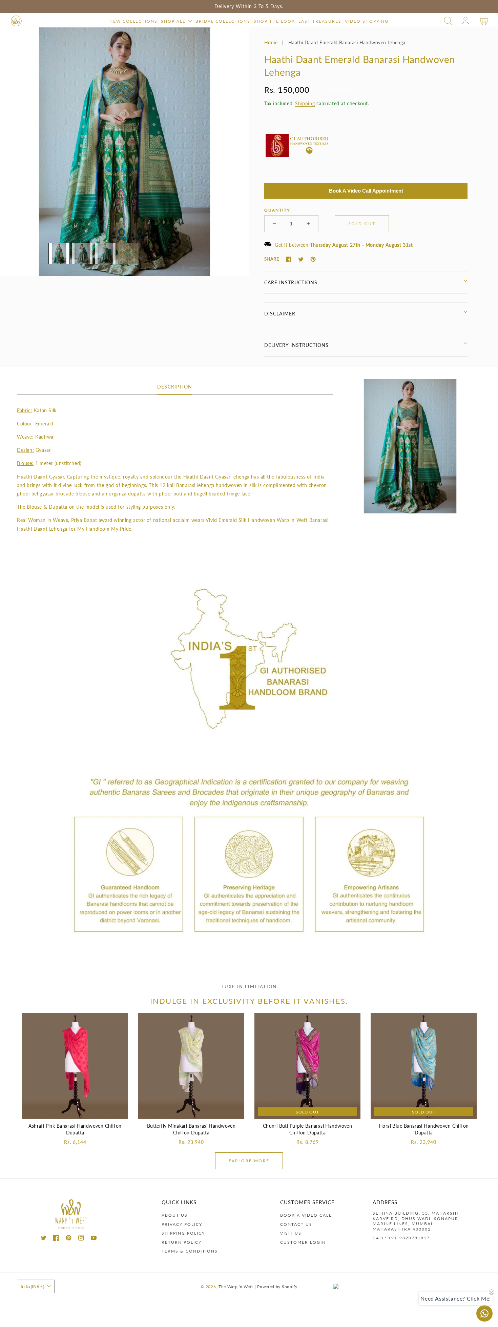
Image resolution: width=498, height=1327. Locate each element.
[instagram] (81, 1239)
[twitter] (43, 1239)
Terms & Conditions (190, 1251)
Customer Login (303, 1242)
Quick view (75, 1112)
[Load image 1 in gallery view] (59, 253)
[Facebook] (288, 259)
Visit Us (291, 1233)
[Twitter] (301, 259)
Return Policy (182, 1242)
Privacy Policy (182, 1224)
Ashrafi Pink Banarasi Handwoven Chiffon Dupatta (74, 1129)
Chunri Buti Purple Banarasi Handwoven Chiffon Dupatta (307, 1129)
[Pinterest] (313, 259)
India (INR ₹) (32, 1286)
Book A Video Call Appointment (366, 191)
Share (271, 259)
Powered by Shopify (277, 1286)
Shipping (305, 103)
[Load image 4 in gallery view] (128, 253)
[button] (448, 20)
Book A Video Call (306, 1215)
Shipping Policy (183, 1233)
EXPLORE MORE (249, 1160)
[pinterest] (68, 1239)
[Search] (448, 21)
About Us (175, 1215)
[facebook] (56, 1239)
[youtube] (94, 1239)
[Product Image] (124, 151)
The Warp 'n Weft (236, 1286)
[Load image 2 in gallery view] (82, 253)
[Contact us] (484, 1313)
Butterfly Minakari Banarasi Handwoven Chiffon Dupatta (191, 1129)
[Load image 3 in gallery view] (105, 253)
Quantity (277, 210)
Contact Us (296, 1224)
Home (271, 42)
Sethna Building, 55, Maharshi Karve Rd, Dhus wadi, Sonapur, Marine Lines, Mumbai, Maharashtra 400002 (416, 1221)
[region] (249, 6)
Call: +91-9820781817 (401, 1237)
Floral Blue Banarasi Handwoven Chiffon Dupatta (424, 1129)
